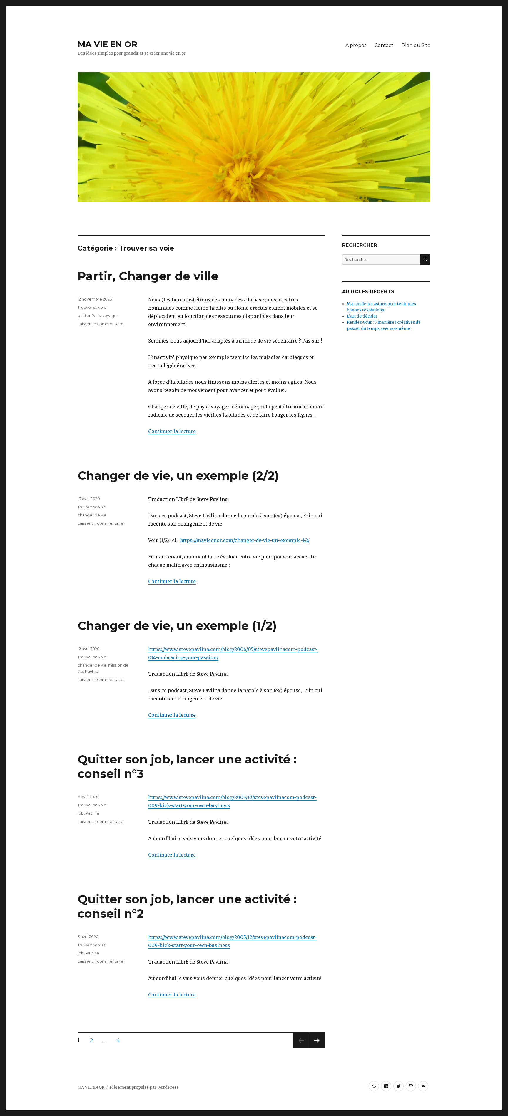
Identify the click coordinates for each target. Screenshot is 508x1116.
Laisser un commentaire (100, 323)
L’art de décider (362, 316)
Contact (384, 45)
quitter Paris (89, 315)
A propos (355, 45)
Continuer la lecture (172, 431)
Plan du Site (416, 45)
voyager (110, 315)
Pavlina (91, 671)
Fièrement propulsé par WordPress (144, 1087)
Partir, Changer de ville (148, 276)
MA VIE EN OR (107, 44)
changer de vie (92, 515)
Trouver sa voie (92, 307)
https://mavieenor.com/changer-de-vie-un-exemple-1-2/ (245, 540)
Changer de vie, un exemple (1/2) (177, 625)
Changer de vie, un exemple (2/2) (178, 475)
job (81, 813)
